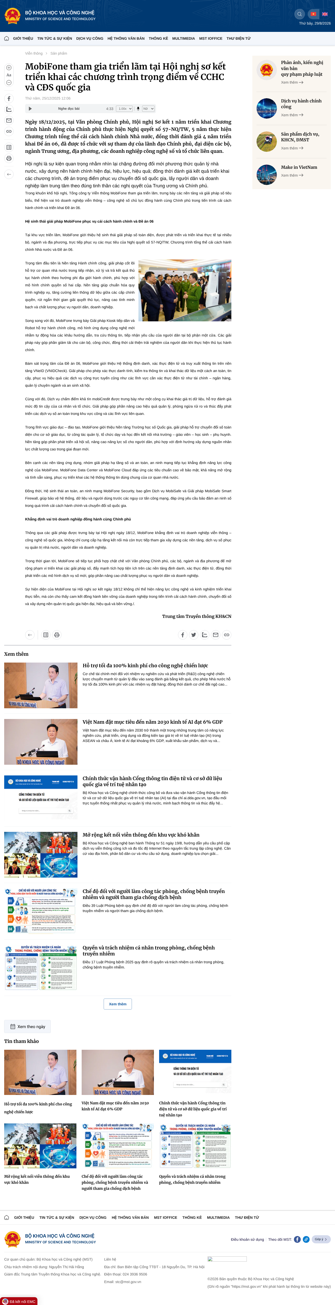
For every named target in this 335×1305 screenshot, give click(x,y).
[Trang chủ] (6, 38)
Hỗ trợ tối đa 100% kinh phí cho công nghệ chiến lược (145, 666)
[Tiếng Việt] (313, 14)
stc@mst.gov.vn (128, 1282)
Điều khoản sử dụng (247, 1239)
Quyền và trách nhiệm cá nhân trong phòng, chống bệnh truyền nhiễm (149, 951)
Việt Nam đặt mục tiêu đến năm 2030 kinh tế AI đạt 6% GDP (152, 722)
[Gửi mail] (9, 120)
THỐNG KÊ (158, 38)
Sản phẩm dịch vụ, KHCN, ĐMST (300, 137)
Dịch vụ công (89, 38)
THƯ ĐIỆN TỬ (239, 38)
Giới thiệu (23, 38)
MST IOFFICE (210, 38)
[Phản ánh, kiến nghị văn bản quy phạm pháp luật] (266, 70)
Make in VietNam (299, 167)
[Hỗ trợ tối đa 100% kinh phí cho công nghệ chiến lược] (40, 685)
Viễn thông (34, 53)
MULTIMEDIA (183, 38)
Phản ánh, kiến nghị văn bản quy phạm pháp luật (302, 68)
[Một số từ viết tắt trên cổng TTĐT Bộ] (9, 147)
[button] (9, 75)
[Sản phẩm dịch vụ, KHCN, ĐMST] (266, 141)
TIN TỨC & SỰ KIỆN (54, 38)
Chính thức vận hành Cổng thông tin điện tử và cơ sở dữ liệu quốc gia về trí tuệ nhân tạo (152, 781)
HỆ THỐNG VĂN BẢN (126, 38)
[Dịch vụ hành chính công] (266, 108)
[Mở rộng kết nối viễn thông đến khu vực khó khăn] (40, 855)
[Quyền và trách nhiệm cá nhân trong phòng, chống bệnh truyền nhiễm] (40, 967)
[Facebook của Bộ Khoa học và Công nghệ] (297, 1239)
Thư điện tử (247, 1217)
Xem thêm (118, 1004)
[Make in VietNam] (266, 175)
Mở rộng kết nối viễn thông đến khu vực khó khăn (141, 835)
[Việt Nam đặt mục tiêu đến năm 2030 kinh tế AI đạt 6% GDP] (40, 742)
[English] (325, 14)
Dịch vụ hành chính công (301, 103)
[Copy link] (306, 1239)
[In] (9, 158)
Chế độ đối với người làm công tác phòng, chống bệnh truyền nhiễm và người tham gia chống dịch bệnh (154, 894)
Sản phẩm (59, 53)
